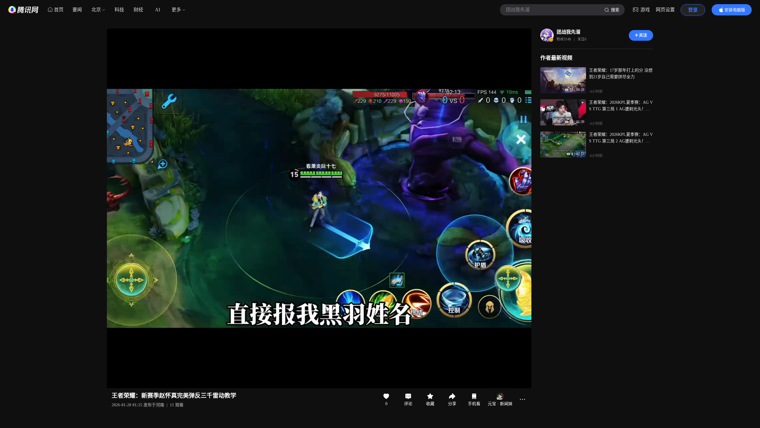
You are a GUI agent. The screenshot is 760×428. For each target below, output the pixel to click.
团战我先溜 (568, 31)
